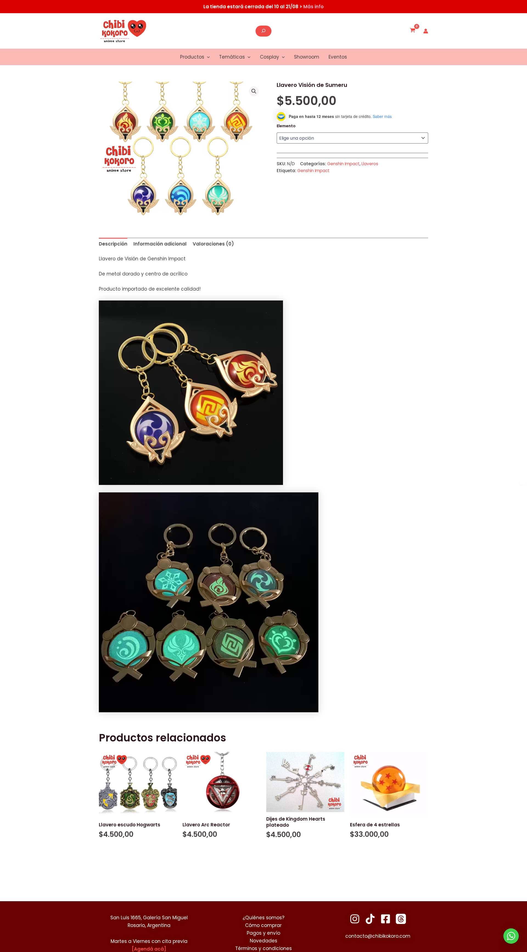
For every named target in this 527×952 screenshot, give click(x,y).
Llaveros (369, 164)
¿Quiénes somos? (263, 917)
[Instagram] (355, 919)
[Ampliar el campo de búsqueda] (263, 31)
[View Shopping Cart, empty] (412, 31)
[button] (207, 57)
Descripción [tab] (113, 244)
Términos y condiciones (263, 948)
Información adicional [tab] (160, 244)
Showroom (306, 57)
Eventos (338, 57)
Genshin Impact (343, 164)
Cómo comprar (263, 925)
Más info (313, 6)
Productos (192, 57)
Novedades (263, 940)
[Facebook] (385, 919)
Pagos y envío (263, 933)
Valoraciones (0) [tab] (213, 244)
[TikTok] (370, 919)
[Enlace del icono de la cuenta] (425, 31)
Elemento (286, 126)
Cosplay (269, 57)
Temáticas (232, 57)
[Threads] (401, 919)
